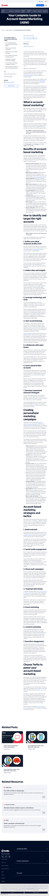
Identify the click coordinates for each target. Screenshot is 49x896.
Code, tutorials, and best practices (10, 73)
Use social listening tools (28, 333)
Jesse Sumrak (26, 46)
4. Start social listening (32, 321)
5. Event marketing (31, 607)
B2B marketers (42, 80)
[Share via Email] (33, 38)
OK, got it (12, 892)
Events (34, 11)
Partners (39, 11)
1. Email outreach (30, 529)
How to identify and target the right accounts (11, 56)
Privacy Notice (18, 889)
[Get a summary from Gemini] (6, 856)
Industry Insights (23, 11)
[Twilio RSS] (36, 38)
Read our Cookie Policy (4, 894)
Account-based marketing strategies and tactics (11, 63)
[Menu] (46, 5)
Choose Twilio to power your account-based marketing (11, 67)
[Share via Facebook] (24, 38)
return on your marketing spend (39, 176)
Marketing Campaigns (8, 76)
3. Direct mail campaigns (33, 569)
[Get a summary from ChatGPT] (2, 856)
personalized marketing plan (29, 75)
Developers (17, 11)
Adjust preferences (36, 892)
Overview (11, 11)
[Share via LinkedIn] (30, 38)
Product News (29, 11)
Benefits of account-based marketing (11, 52)
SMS (39, 689)
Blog (3, 30)
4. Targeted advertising (33, 589)
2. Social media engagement (34, 549)
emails (33, 405)
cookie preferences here (30, 888)
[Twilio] (4, 5)
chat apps (25, 691)
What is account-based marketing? (10, 48)
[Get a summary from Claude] (9, 856)
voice (42, 689)
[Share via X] (27, 38)
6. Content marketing (32, 627)
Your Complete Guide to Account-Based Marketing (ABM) (10, 39)
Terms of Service (36, 889)
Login (45, 1)
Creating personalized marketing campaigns (10, 60)
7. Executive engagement (33, 641)
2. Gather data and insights (34, 270)
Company (45, 11)
